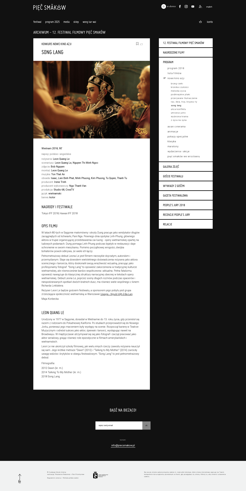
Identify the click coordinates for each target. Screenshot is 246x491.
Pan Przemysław (78, 474)
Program (168, 62)
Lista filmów (175, 73)
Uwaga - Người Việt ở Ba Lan (116, 294)
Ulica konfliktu (178, 109)
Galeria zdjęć (171, 166)
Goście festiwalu (173, 176)
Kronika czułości (180, 87)
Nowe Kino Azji (176, 78)
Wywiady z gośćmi (174, 186)
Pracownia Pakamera (62, 474)
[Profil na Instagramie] (186, 6)
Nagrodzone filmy (173, 52)
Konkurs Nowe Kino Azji (56, 44)
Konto (210, 22)
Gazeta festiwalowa (175, 195)
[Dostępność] (200, 6)
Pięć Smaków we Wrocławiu (184, 156)
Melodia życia (178, 91)
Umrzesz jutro (178, 113)
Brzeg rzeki (177, 83)
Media (66, 22)
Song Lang (176, 105)
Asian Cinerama (177, 126)
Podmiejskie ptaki (180, 94)
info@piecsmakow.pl (123, 445)
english (209, 7)
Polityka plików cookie (71, 478)
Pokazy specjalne (178, 136)
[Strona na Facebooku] (180, 6)
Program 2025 (52, 22)
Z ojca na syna (179, 120)
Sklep (76, 22)
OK (146, 425)
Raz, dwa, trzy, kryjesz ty (184, 102)
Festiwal (37, 22)
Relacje (167, 224)
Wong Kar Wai (89, 22)
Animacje (173, 131)
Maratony (173, 146)
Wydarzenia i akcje (179, 151)
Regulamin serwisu (54, 478)
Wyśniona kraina (179, 116)
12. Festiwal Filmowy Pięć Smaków (183, 43)
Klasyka (172, 141)
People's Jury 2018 (174, 205)
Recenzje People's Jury (176, 215)
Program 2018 (176, 68)
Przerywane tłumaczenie (184, 98)
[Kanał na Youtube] (192, 6)
